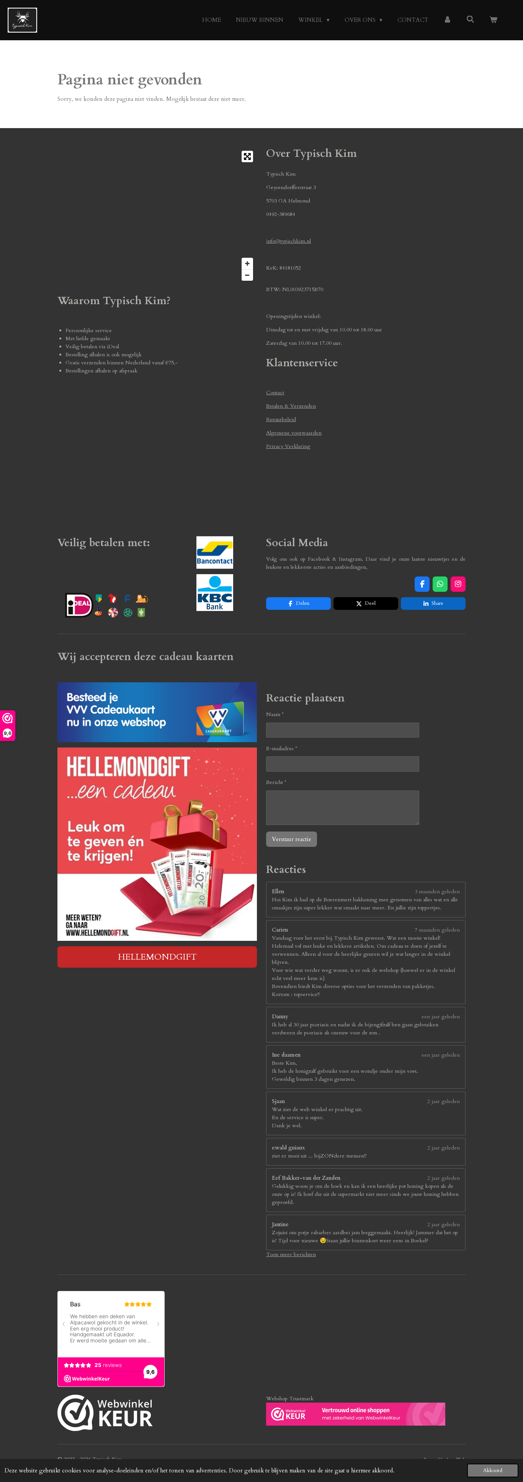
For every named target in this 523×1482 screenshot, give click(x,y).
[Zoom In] (247, 263)
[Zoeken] (470, 19)
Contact (275, 392)
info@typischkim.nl (288, 241)
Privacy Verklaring (288, 446)
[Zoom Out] (247, 275)
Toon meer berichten (291, 1254)
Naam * (275, 714)
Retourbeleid (281, 419)
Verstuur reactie (291, 839)
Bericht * (276, 782)
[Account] (447, 20)
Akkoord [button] (492, 1470)
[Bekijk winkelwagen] (493, 20)
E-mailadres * (281, 748)
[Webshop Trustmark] (105, 1414)
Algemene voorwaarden (294, 432)
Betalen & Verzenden (291, 406)
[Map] (157, 216)
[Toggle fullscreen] (247, 156)
